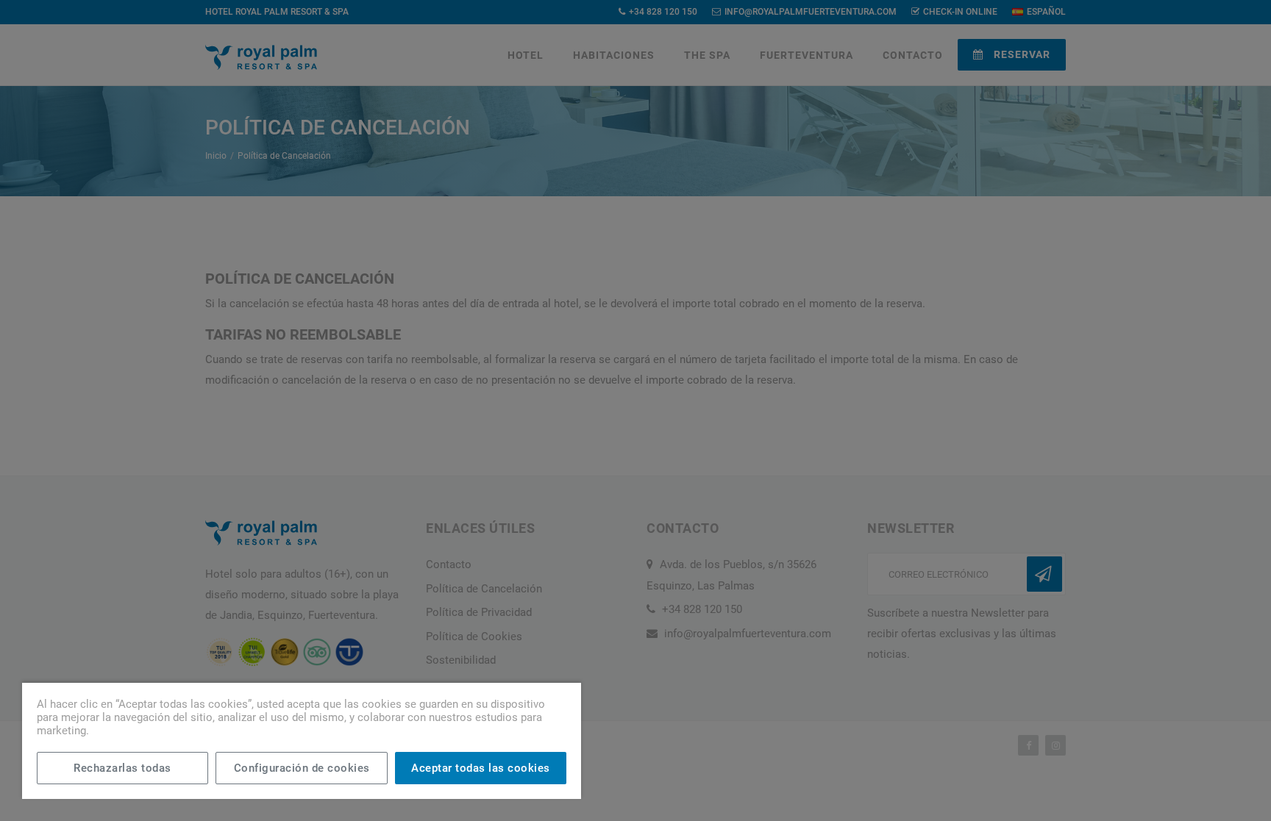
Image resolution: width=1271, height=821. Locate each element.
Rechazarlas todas (122, 768)
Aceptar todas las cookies (480, 768)
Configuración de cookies (302, 768)
